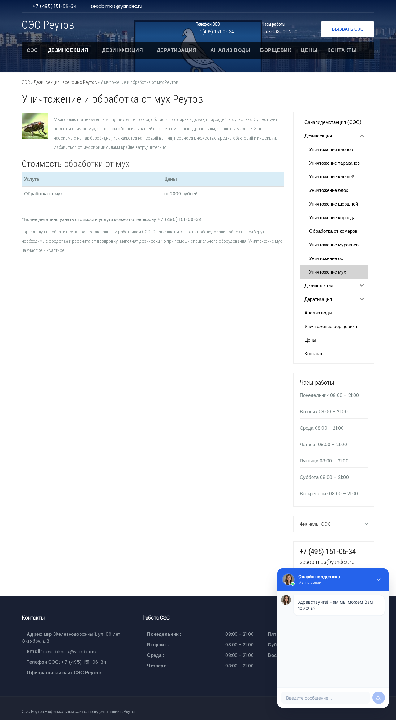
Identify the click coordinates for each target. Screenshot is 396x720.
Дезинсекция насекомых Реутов (65, 82)
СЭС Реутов (48, 25)
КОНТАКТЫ (342, 50)
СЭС (32, 50)
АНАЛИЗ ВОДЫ (230, 50)
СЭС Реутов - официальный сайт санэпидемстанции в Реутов (79, 711)
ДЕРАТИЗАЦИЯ (177, 50)
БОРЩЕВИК (275, 50)
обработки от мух (97, 163)
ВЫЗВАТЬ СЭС (348, 29)
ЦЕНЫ (309, 50)
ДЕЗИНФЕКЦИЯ (122, 50)
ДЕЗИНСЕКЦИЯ (68, 50)
